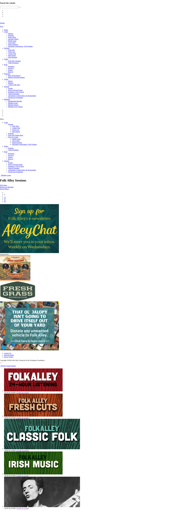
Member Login (13, 103)
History (10, 81)
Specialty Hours (13, 39)
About (6, 79)
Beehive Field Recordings (16, 77)
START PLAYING (22, 393)
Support (6, 86)
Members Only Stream (15, 107)
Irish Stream (12, 55)
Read (5, 64)
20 (5, 198)
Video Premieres (13, 63)
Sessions (11, 148)
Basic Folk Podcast (14, 75)
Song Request (12, 57)
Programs (7, 74)
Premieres (11, 66)
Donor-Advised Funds (15, 90)
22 (5, 201)
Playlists (6, 48)
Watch (6, 59)
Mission (10, 83)
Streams (10, 33)
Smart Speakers (13, 44)
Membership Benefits (15, 101)
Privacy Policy (8, 357)
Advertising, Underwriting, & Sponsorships (22, 96)
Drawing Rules (9, 355)
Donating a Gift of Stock (16, 92)
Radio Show (12, 37)
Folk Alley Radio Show (15, 135)
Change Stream (11, 366)
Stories (10, 70)
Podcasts (11, 35)
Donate (10, 88)
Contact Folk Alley (14, 85)
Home (6, 30)
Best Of (10, 72)
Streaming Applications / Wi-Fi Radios (20, 46)
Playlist (2, 366)
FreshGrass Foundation (15, 97)
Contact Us (7, 353)
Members (7, 99)
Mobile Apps (12, 41)
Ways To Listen (13, 137)
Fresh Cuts (11, 52)
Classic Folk (12, 54)
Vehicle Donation (13, 94)
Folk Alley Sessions (14, 61)
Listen (6, 32)
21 (5, 200)
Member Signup (13, 105)
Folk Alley (11, 50)
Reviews (11, 68)
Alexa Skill (11, 43)
